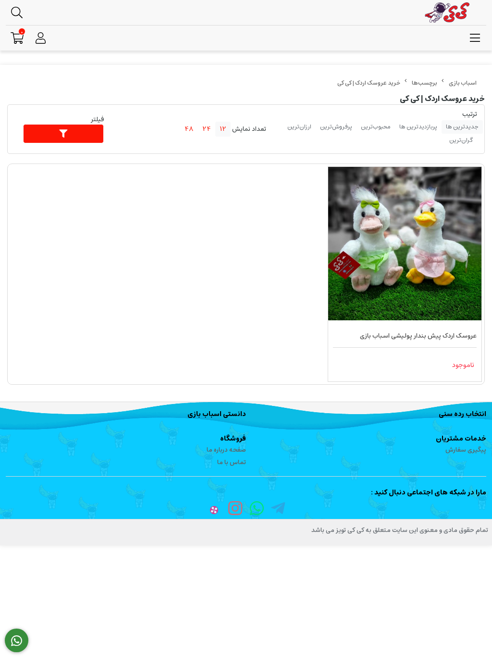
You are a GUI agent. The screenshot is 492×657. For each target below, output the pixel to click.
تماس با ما (231, 462)
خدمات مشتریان (461, 438)
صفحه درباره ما (226, 449)
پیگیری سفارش (465, 449)
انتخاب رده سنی (462, 414)
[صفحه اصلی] (463, 83)
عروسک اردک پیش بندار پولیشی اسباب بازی (418, 335)
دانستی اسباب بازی (216, 414)
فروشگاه (233, 438)
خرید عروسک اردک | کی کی (368, 83)
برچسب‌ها (424, 83)
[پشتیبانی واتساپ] (16, 641)
